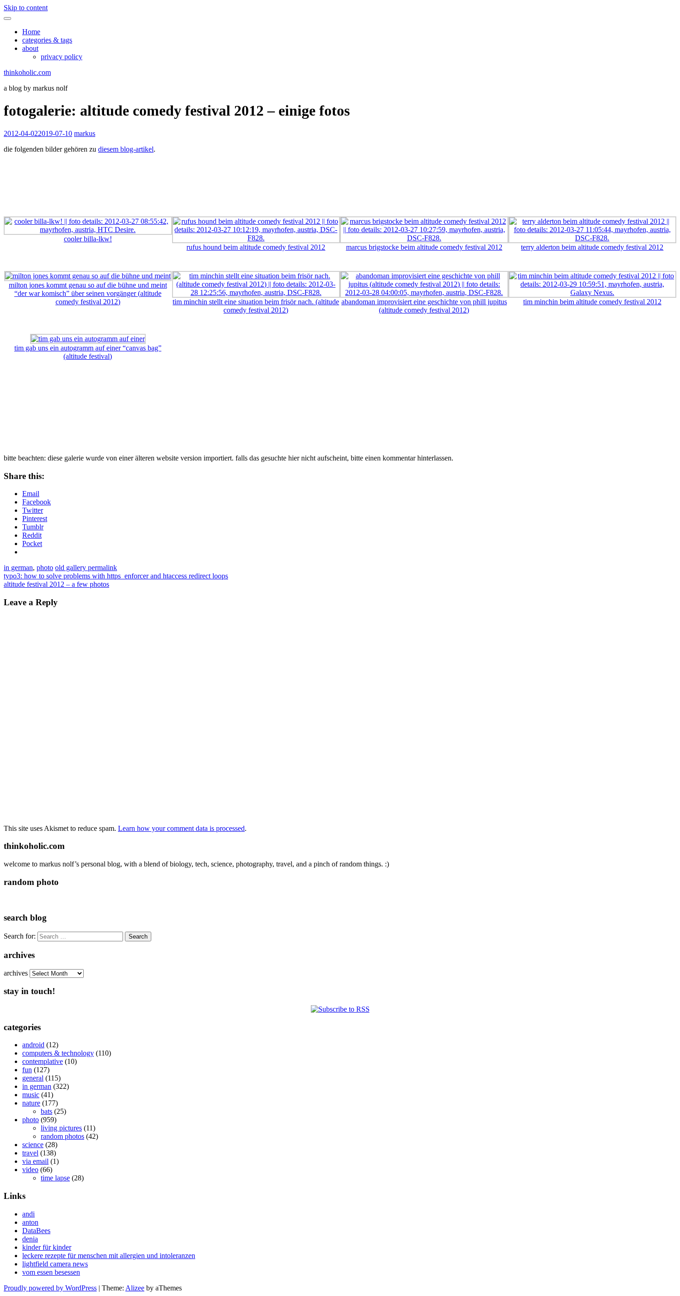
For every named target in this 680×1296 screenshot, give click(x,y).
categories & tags (47, 40)
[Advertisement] (340, 182)
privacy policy (61, 57)
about (30, 48)
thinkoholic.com (27, 72)
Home (31, 32)
